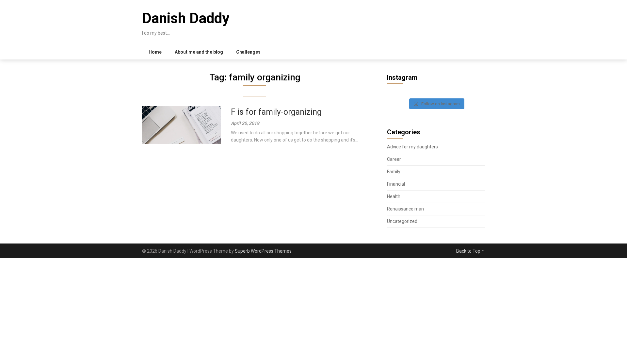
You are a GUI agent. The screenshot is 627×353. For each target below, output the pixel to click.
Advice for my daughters (412, 146)
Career (394, 159)
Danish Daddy (185, 18)
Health (393, 196)
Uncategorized (402, 221)
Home (155, 52)
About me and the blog (199, 52)
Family (393, 171)
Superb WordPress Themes (263, 251)
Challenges (248, 52)
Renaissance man (405, 208)
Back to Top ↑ (470, 251)
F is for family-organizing (276, 112)
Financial (396, 184)
